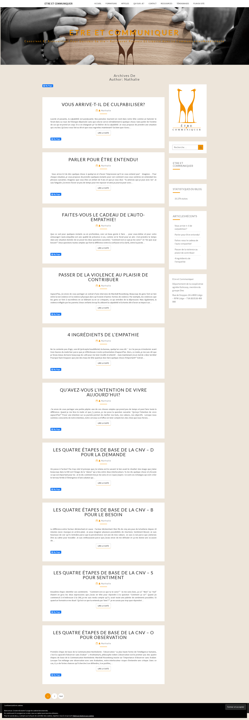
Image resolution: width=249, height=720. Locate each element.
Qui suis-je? (138, 3)
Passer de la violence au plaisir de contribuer (103, 277)
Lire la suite (104, 132)
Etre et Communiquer (58, 3)
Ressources (166, 3)
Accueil (97, 3)
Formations (111, 3)
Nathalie (106, 110)
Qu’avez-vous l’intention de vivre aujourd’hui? (103, 392)
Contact (152, 3)
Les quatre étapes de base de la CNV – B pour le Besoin (103, 512)
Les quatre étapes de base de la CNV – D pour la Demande (103, 452)
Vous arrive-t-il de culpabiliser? (103, 104)
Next (61, 696)
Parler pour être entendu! (103, 159)
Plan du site (198, 3)
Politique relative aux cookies (83, 716)
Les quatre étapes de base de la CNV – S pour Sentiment (103, 575)
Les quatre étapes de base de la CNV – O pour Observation (103, 635)
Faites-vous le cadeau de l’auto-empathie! (103, 217)
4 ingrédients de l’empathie (103, 334)
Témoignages (183, 3)
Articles (125, 3)
